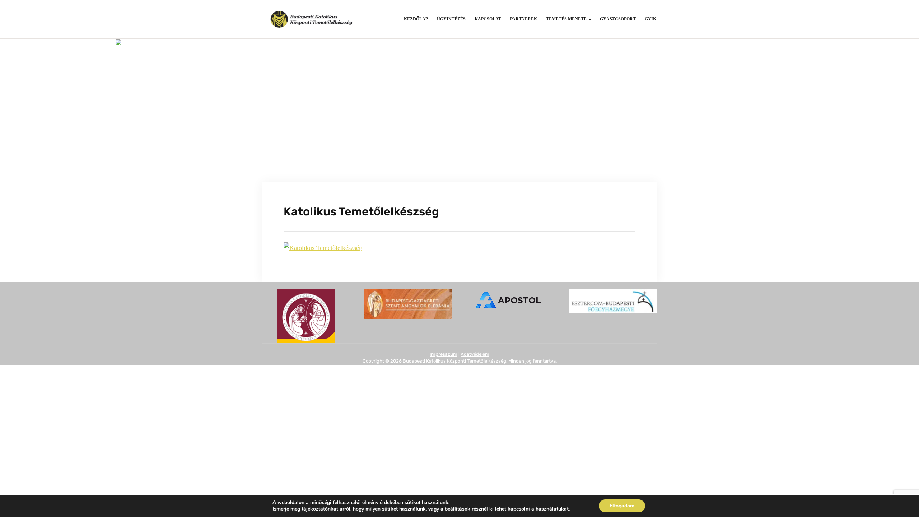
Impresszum (443, 354)
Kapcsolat (488, 19)
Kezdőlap (416, 19)
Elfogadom (622, 505)
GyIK (650, 19)
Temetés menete (566, 19)
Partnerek (523, 19)
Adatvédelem (475, 354)
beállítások (457, 509)
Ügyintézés (451, 19)
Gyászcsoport (618, 19)
